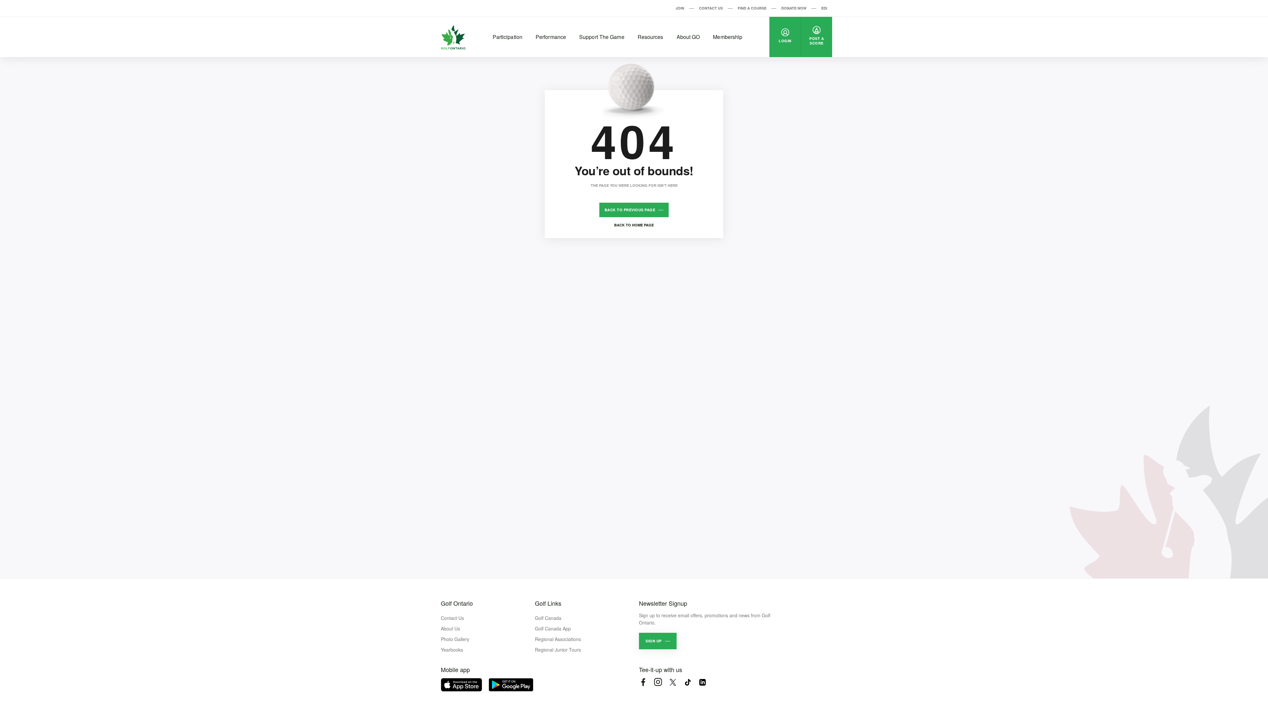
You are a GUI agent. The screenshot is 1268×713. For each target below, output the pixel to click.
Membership (727, 37)
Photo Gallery (455, 639)
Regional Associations (558, 639)
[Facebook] (643, 682)
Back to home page (634, 224)
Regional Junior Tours (558, 649)
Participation (507, 37)
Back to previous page (630, 209)
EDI (824, 8)
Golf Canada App (553, 628)
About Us (450, 628)
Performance (551, 37)
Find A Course (752, 8)
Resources (650, 37)
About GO (688, 37)
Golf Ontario (457, 603)
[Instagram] (658, 682)
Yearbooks (452, 649)
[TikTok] (688, 682)
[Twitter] (673, 682)
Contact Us (711, 8)
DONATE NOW (793, 8)
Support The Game (601, 37)
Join (680, 8)
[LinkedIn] (702, 682)
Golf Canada (548, 618)
